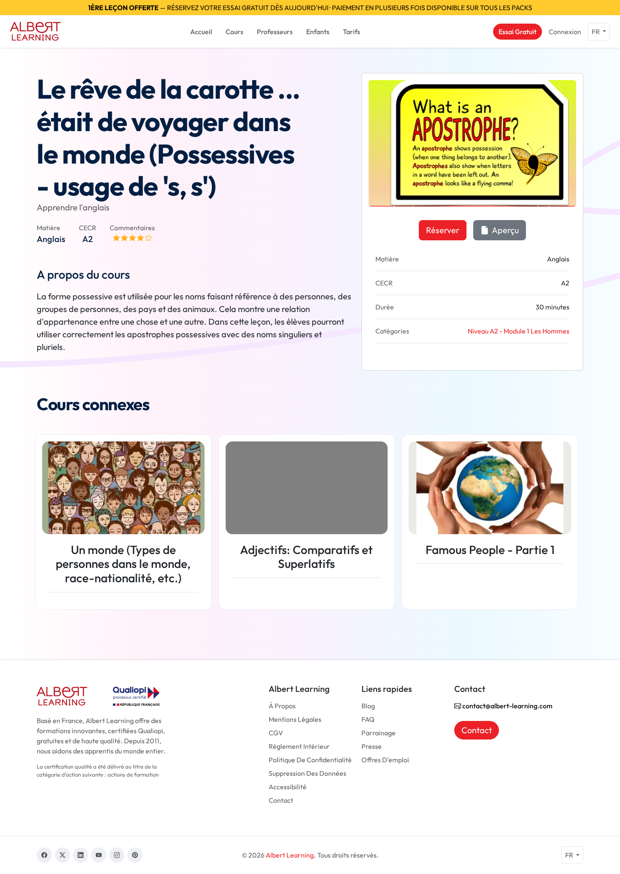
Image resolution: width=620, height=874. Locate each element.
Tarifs (351, 31)
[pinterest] (135, 855)
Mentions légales (295, 719)
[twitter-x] (62, 855)
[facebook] (44, 855)
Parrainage (378, 733)
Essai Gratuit (517, 31)
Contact (281, 800)
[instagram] (116, 855)
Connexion (565, 31)
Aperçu (505, 230)
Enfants (317, 31)
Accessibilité (288, 787)
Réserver (442, 230)
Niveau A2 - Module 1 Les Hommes (518, 331)
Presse (371, 746)
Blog (368, 706)
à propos (282, 706)
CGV (276, 733)
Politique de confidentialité (310, 760)
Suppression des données (307, 773)
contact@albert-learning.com (507, 706)
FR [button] (596, 31)
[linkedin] (80, 855)
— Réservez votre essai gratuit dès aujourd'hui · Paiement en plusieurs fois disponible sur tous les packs (310, 7)
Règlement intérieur (299, 746)
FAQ (368, 719)
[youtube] (98, 855)
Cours (234, 31)
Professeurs (275, 31)
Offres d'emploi (385, 760)
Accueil (201, 31)
